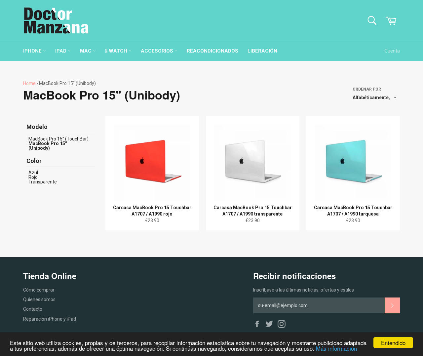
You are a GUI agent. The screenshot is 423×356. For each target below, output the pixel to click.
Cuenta (392, 51)
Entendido (393, 342)
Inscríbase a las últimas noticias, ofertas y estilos (303, 290)
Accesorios (157, 51)
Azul (33, 172)
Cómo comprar (39, 290)
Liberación (262, 51)
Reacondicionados (212, 51)
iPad (61, 51)
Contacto (32, 309)
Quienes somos (39, 299)
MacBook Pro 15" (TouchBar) (58, 139)
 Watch (117, 51)
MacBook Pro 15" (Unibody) (47, 145)
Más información (336, 348)
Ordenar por (367, 89)
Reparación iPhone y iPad (49, 319)
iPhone (33, 51)
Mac (86, 51)
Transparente (42, 181)
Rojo (33, 177)
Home (29, 83)
